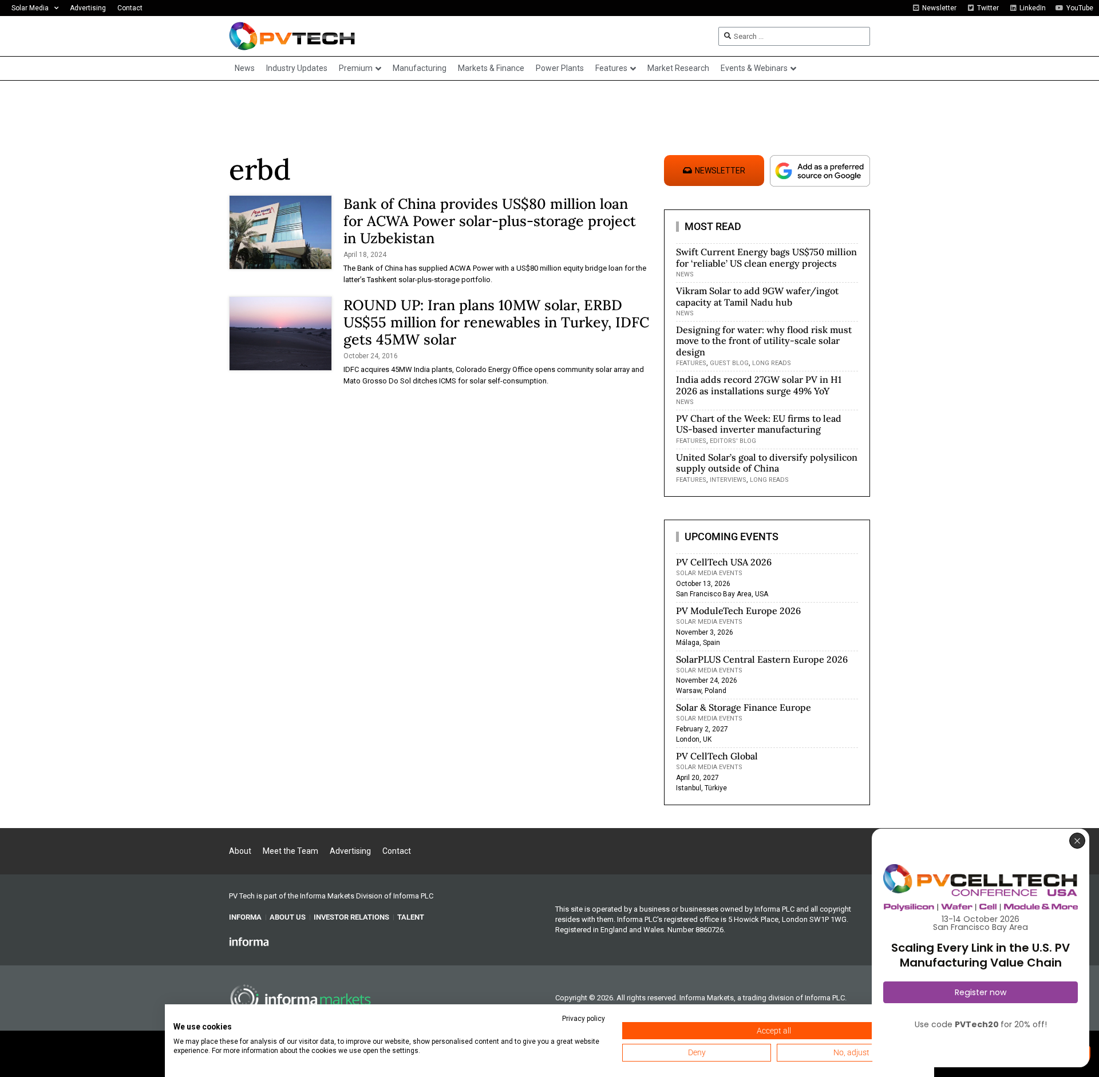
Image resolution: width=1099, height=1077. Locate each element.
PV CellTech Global (717, 756)
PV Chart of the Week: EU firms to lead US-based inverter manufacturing (758, 424)
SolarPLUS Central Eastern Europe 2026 (762, 659)
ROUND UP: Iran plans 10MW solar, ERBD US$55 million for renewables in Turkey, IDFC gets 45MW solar (496, 322)
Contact (130, 8)
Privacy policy (583, 1019)
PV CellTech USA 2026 (724, 562)
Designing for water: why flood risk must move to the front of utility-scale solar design (764, 340)
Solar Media (30, 8)
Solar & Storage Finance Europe (743, 707)
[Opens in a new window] (249, 941)
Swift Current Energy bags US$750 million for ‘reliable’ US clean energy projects (766, 257)
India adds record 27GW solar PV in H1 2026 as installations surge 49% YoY (758, 385)
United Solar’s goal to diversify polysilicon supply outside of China (766, 463)
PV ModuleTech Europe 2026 (738, 610)
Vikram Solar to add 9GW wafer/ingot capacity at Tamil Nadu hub (757, 296)
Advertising (88, 8)
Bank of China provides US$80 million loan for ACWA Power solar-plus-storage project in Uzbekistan (489, 221)
